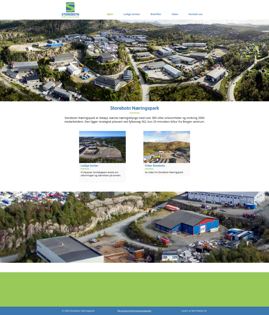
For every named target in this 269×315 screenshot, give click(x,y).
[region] (102, 147)
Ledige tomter (89, 165)
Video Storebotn (155, 165)
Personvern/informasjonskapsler (134, 310)
